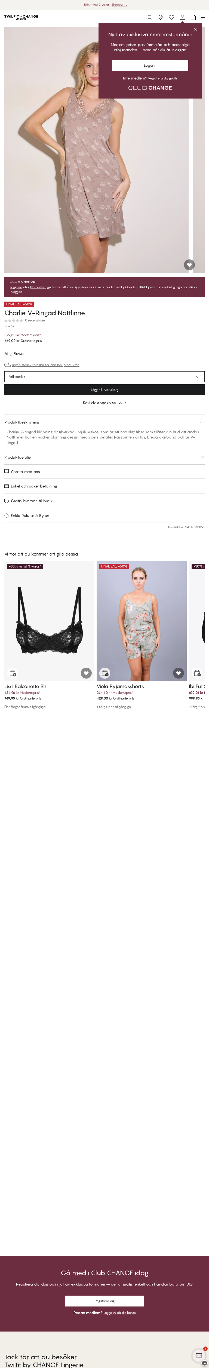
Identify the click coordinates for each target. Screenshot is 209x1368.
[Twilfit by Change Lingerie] (21, 17)
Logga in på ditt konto (119, 1313)
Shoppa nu (122, 5)
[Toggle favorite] (189, 264)
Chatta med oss (25, 471)
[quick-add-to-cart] (12, 673)
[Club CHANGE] (182, 17)
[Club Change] (171, 17)
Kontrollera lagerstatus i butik (104, 402)
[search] (149, 17)
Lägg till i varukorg (104, 390)
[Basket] (193, 17)
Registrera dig (105, 1301)
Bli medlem (38, 287)
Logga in (16, 287)
